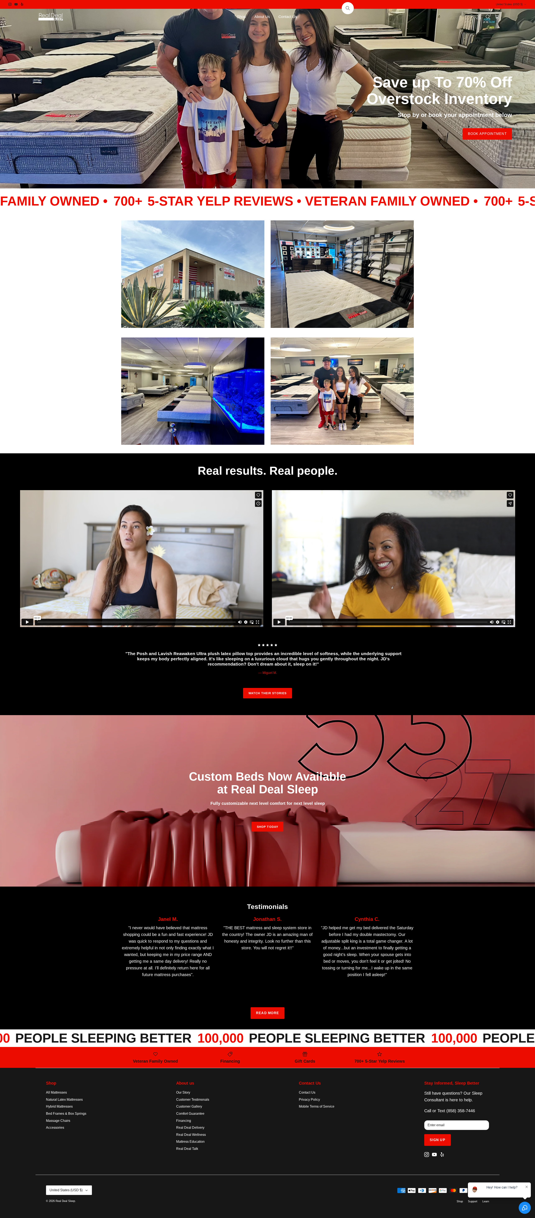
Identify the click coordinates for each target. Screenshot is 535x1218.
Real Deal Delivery (190, 1127)
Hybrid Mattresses (59, 1106)
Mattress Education (190, 1141)
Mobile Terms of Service (316, 1106)
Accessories (55, 1127)
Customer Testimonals (192, 1099)
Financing (183, 1120)
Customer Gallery (189, 1106)
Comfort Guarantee (190, 1113)
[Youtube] (16, 4)
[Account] (477, 16)
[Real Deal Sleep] (51, 17)
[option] (267, 98)
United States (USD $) (509, 4)
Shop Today (267, 826)
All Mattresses (56, 1092)
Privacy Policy (309, 1099)
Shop (241, 17)
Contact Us (287, 17)
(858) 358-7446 (460, 1110)
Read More (267, 1013)
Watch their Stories (267, 693)
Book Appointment (487, 133)
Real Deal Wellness (191, 1134)
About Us (262, 17)
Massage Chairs (58, 1120)
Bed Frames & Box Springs (66, 1113)
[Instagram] (9, 4)
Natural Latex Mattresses (64, 1099)
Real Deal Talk (187, 1148)
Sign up (437, 1140)
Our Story (183, 1092)
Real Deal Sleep (65, 1201)
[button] (348, 8)
